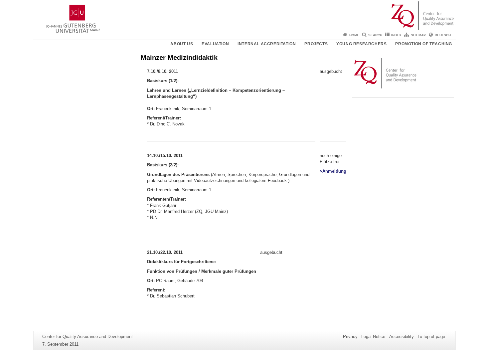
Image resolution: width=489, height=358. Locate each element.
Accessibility (401, 336)
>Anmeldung (333, 171)
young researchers (361, 44)
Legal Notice (373, 336)
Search (375, 35)
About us (181, 44)
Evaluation (215, 44)
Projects (316, 44)
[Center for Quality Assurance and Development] (244, 15)
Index (396, 35)
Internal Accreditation (267, 44)
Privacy (350, 336)
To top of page (431, 336)
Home (354, 35)
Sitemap (418, 35)
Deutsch (443, 35)
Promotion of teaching (423, 44)
